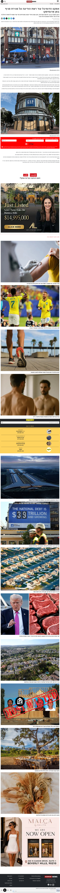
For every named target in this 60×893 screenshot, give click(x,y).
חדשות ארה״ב (21, 876)
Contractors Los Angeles (35, 878)
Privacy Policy (48, 147)
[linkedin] (4, 18)
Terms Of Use (53, 147)
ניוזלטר (10, 885)
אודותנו (10, 878)
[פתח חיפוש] (5, 1)
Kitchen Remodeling (36, 876)
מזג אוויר (51, 3)
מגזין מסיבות (21, 878)
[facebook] (14, 18)
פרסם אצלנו (9, 876)
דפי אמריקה (21, 880)
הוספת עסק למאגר (8, 883)
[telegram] (11, 18)
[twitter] (7, 18)
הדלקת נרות (57, 3)
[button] (3, 140)
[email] (2, 18)
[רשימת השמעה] (10, 890)
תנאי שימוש (10, 880)
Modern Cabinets (36, 880)
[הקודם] (1, 890)
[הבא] (8, 890)
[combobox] (30, 422)
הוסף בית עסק (30, 426)
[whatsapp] (9, 18)
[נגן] (4, 890)
